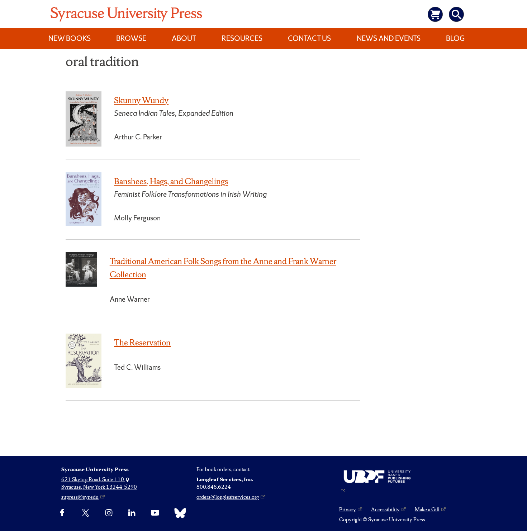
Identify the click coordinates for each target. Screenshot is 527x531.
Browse (131, 38)
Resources (242, 38)
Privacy (347, 509)
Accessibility (385, 509)
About (184, 38)
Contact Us (309, 38)
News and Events (389, 38)
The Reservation (142, 342)
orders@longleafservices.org (227, 497)
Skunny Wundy (141, 100)
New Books (69, 38)
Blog (455, 38)
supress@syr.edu (80, 497)
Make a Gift (427, 509)
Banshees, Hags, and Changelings (171, 181)
